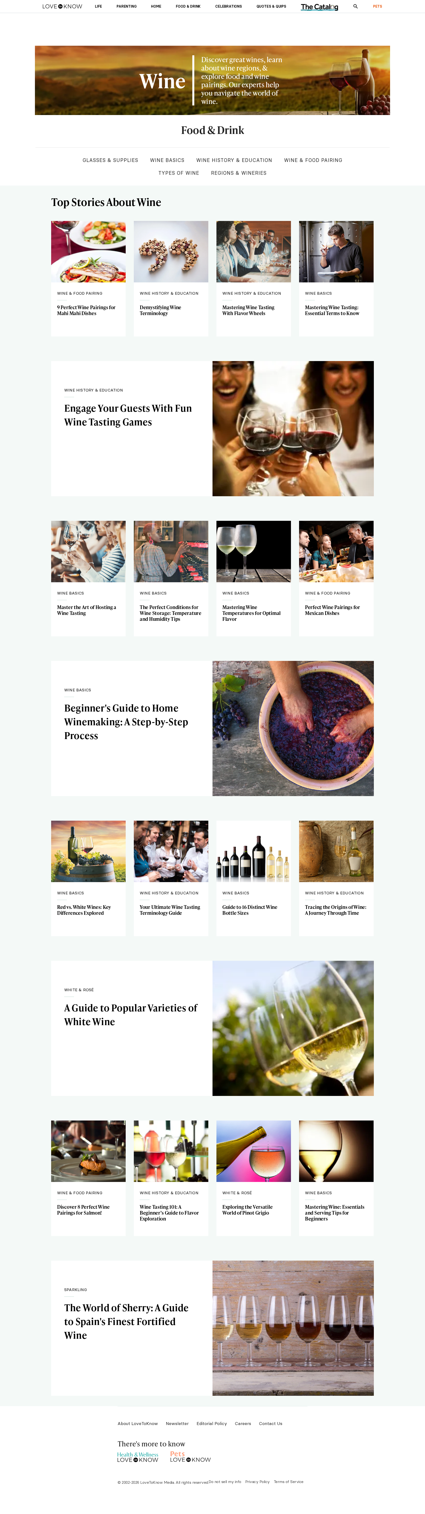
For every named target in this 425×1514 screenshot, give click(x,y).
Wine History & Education (234, 160)
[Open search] (356, 6)
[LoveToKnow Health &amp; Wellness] (138, 1456)
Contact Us (270, 1423)
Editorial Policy (212, 1423)
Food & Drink (212, 130)
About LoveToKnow (138, 1423)
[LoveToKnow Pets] (190, 1456)
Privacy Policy (257, 1481)
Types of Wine (178, 173)
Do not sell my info (225, 1481)
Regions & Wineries (239, 173)
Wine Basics (167, 160)
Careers (243, 1423)
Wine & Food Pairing (313, 160)
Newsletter (177, 1423)
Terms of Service (289, 1481)
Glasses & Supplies (110, 160)
